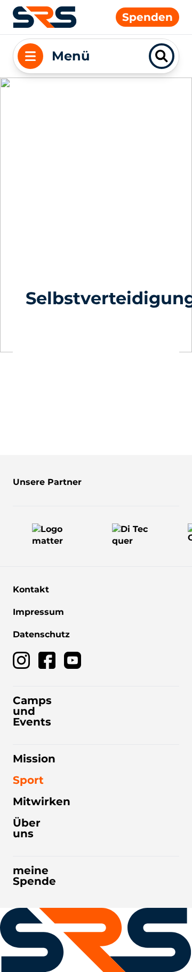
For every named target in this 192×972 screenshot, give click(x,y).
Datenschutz (41, 634)
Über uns (27, 828)
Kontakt (31, 589)
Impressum (38, 612)
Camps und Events (32, 711)
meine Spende (34, 876)
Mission (34, 758)
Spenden (147, 17)
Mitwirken (41, 801)
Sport (28, 780)
